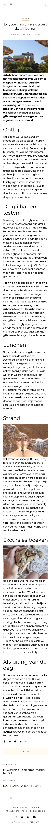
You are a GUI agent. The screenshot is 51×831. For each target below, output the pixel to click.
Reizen (25, 18)
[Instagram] (22, 817)
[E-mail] (34, 817)
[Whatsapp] (21, 741)
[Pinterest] (15, 741)
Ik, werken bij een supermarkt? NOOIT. (24, 771)
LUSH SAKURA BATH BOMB (22, 785)
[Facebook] (4, 741)
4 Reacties (25, 751)
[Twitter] (10, 741)
